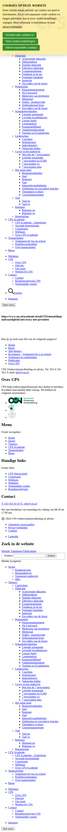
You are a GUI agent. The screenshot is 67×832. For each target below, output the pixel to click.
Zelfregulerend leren (33, 105)
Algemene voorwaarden (21, 524)
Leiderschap (21, 136)
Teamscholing (15, 238)
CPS (10, 259)
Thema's (12, 444)
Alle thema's (15, 351)
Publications (29, 551)
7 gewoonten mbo (32, 166)
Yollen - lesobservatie (33, 102)
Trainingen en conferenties (22, 357)
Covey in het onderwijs (27, 151)
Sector (11, 440)
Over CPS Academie (26, 234)
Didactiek (20, 55)
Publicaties (14, 360)
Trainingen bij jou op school (30, 241)
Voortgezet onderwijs (26, 576)
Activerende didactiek (34, 58)
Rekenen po (28, 210)
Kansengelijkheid (31, 126)
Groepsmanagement (33, 194)
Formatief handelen (32, 77)
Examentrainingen (32, 71)
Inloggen (13, 298)
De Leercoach (29, 92)
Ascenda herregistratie (27, 225)
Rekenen (27, 179)
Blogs (11, 250)
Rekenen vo (28, 213)
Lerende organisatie (32, 114)
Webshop (13, 256)
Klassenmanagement (33, 89)
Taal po (26, 200)
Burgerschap (22, 216)
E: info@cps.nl (29, 503)
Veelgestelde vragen (26, 284)
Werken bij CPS (24, 271)
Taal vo (26, 204)
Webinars (20, 231)
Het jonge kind (23, 170)
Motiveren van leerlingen (35, 95)
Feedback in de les (32, 74)
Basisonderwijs (23, 573)
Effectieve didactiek (32, 68)
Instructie (27, 80)
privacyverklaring (12, 26)
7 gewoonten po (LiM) (34, 160)
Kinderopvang (23, 570)
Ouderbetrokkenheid (33, 129)
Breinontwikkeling (32, 173)
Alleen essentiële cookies (21, 47)
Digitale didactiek (31, 65)
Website (5, 551)
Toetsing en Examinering (35, 132)
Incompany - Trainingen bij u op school (29, 354)
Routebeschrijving (18, 489)
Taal (24, 182)
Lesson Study (29, 120)
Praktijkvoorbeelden (26, 244)
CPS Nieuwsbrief (17, 473)
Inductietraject (29, 145)
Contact (12, 274)
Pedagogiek (21, 86)
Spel (24, 176)
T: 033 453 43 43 (10, 503)
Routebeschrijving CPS (28, 280)
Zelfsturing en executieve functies (40, 188)
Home (11, 344)
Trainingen (16, 551)
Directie (19, 265)
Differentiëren (29, 61)
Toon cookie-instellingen (20, 41)
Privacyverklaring (17, 527)
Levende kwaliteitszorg (34, 117)
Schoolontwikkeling (26, 111)
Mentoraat (27, 98)
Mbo (17, 579)
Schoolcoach (29, 142)
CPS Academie (16, 219)
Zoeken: (9, 555)
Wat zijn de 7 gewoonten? (36, 154)
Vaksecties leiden (31, 148)
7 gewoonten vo (31, 163)
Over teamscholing (25, 247)
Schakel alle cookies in (19, 34)
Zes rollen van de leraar (34, 83)
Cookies (12, 530)
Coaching (27, 139)
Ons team (20, 268)
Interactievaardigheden (34, 185)
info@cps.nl (22, 372)
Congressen (21, 228)
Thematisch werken (32, 191)
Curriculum (21, 585)
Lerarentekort (29, 123)
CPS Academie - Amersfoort (30, 222)
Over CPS (20, 262)
